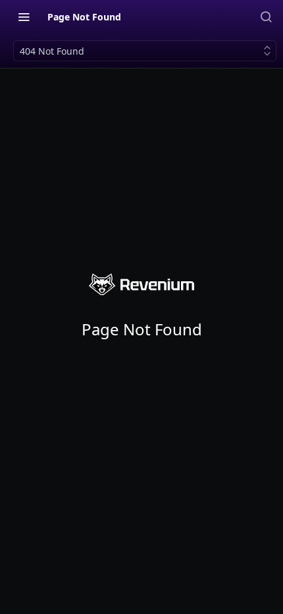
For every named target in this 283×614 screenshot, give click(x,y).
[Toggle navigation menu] (23, 16)
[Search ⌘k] (265, 16)
